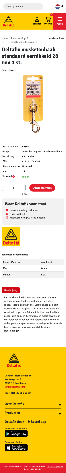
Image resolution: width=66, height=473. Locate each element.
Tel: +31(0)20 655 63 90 (18, 392)
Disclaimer (51, 466)
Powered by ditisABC (33, 469)
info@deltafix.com (15, 386)
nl (61, 6)
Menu (60, 23)
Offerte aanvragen (42, 187)
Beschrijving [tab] (10, 290)
